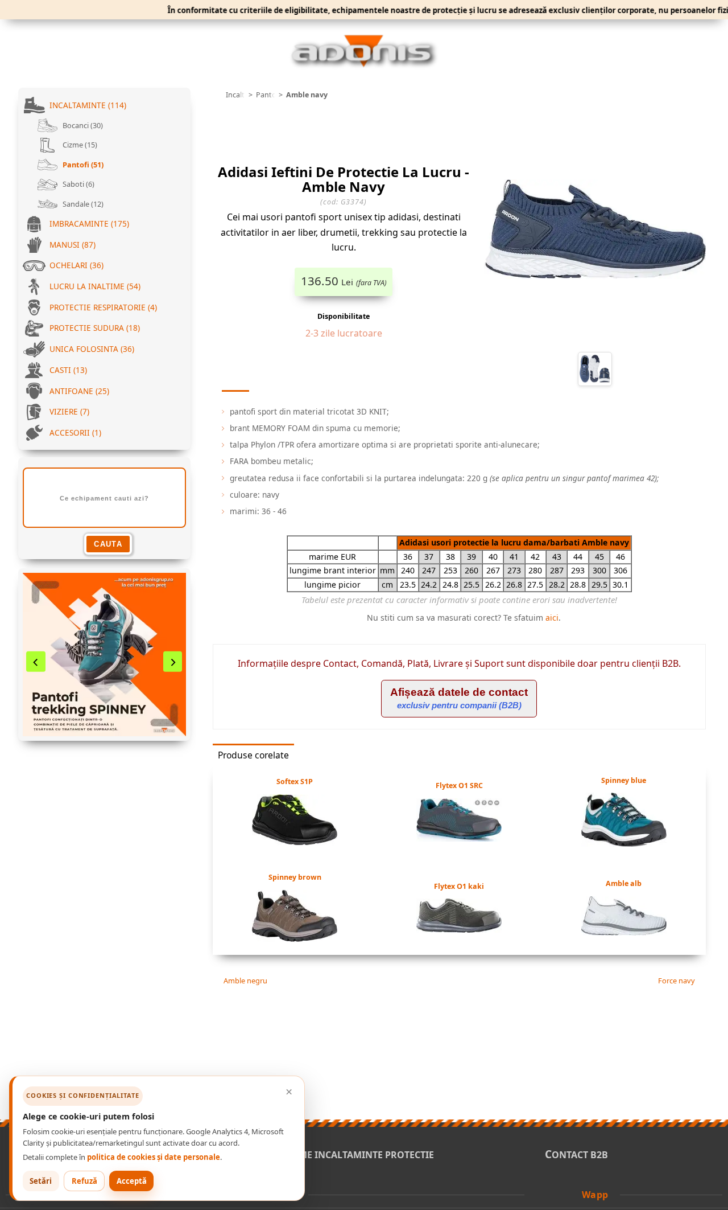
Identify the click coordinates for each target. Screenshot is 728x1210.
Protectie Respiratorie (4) (103, 307)
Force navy (677, 980)
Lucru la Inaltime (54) (94, 286)
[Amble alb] (624, 932)
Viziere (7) (69, 411)
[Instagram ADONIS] (572, 1193)
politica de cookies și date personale (153, 1157)
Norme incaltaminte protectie (355, 1155)
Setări (41, 1181)
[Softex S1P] (294, 842)
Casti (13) (68, 369)
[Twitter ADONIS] (557, 1193)
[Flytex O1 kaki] (459, 929)
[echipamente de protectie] (216, 95)
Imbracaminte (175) (89, 223)
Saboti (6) (77, 184)
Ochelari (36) (76, 265)
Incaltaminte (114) (87, 105)
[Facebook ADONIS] (541, 1193)
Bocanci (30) (82, 125)
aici (552, 617)
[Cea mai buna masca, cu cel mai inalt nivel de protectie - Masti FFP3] (104, 654)
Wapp (595, 1194)
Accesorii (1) (75, 432)
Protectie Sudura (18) (94, 327)
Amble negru (244, 980)
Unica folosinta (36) (91, 348)
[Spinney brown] (294, 938)
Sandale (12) (82, 204)
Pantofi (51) (82, 164)
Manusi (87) (72, 244)
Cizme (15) (79, 145)
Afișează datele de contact (459, 698)
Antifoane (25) (79, 390)
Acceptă (132, 1181)
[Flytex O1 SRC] (459, 838)
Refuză (84, 1181)
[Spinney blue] (624, 843)
